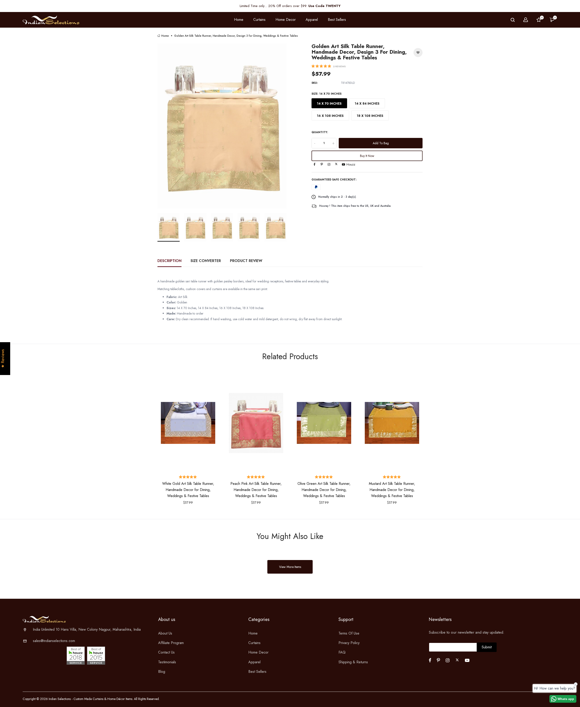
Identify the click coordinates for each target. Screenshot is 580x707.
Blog (161, 671)
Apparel (254, 662)
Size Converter (206, 260)
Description (169, 260)
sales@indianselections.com (54, 640)
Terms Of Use (348, 633)
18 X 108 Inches (370, 115)
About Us (165, 633)
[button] (322, 66)
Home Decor (258, 652)
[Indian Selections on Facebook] (314, 164)
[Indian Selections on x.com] (336, 164)
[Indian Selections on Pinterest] (322, 164)
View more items (290, 567)
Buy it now (367, 156)
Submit (487, 647)
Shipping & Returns (353, 662)
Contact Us (166, 652)
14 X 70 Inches (329, 103)
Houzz (351, 164)
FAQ (342, 652)
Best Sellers (337, 19)
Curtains (254, 642)
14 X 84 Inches (367, 103)
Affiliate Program (171, 642)
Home (238, 19)
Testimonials (167, 662)
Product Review (246, 260)
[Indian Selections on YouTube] (343, 164)
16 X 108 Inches (330, 115)
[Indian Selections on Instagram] (329, 164)
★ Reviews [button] (3, 358)
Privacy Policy (349, 642)
